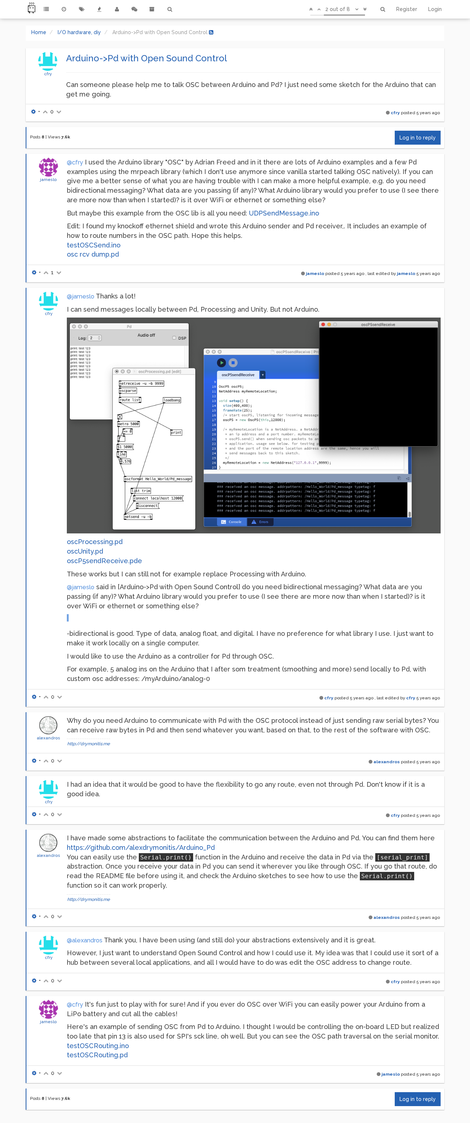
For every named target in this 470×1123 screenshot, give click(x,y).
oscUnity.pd (85, 551)
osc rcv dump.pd (93, 254)
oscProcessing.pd (95, 542)
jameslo (48, 179)
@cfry (75, 162)
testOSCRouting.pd (97, 1055)
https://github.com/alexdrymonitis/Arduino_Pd (141, 847)
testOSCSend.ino (93, 245)
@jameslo (80, 296)
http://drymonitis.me (88, 743)
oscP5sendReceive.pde (104, 561)
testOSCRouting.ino (98, 1046)
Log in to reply (418, 138)
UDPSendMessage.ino (284, 213)
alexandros (48, 737)
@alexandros (84, 940)
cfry (48, 73)
